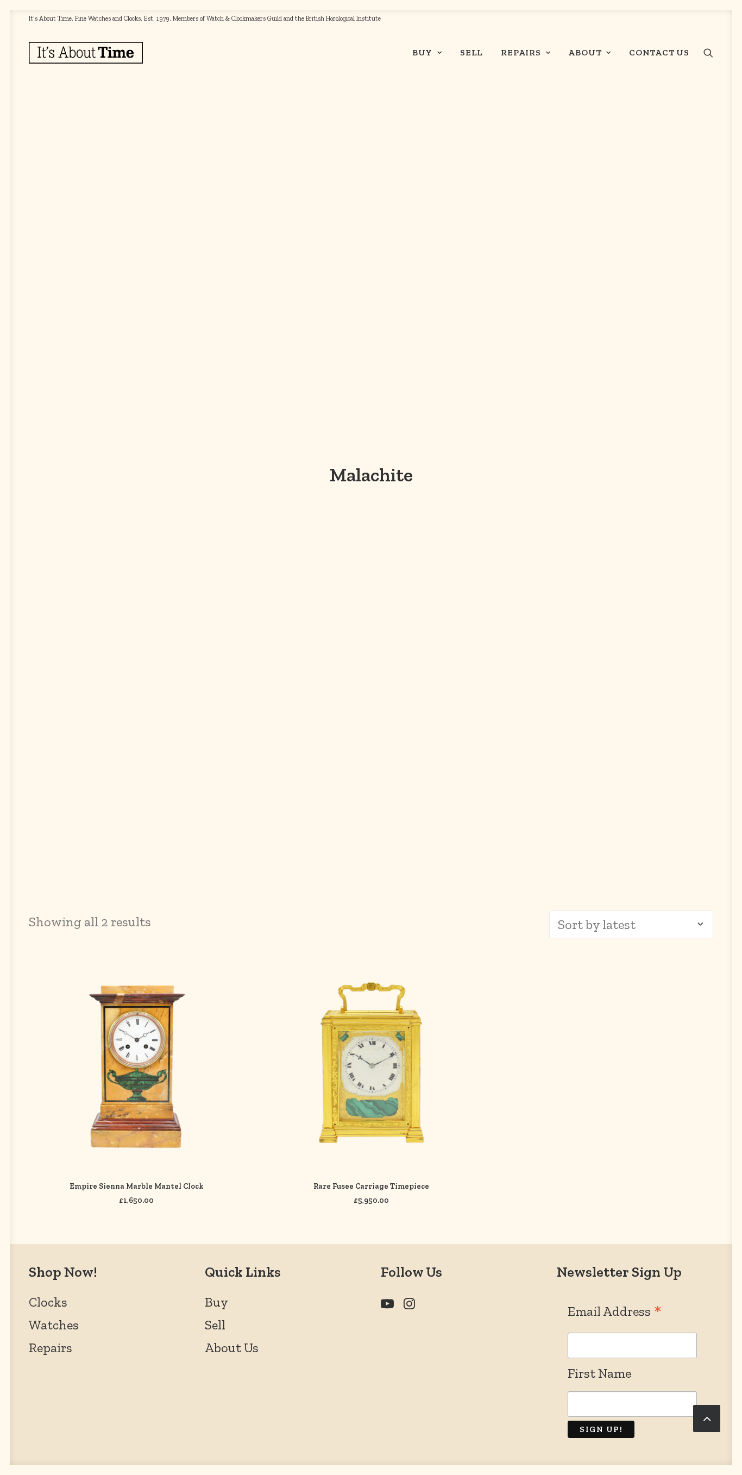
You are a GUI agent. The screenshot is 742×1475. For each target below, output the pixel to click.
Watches (54, 1325)
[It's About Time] (86, 53)
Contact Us (659, 52)
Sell (471, 52)
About (584, 52)
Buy (422, 52)
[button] (708, 52)
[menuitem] (427, 52)
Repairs (521, 52)
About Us (232, 1347)
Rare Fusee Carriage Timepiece (371, 1186)
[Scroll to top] (706, 1416)
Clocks (48, 1302)
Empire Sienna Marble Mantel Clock (137, 1186)
